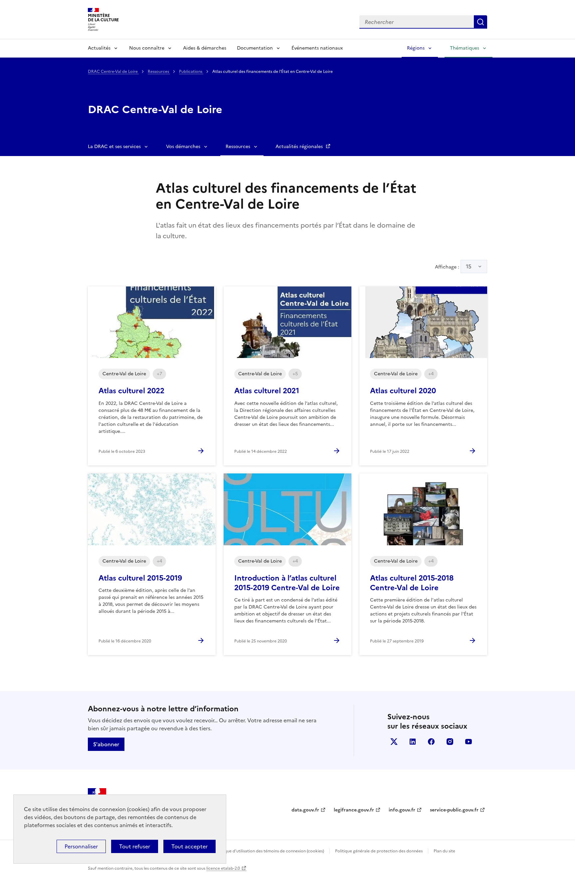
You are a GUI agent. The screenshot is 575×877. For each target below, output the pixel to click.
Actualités (99, 48)
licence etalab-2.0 (223, 868)
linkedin (412, 741)
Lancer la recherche (480, 22)
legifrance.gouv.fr (354, 809)
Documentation (255, 48)
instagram (450, 741)
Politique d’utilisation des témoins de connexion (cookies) (269, 851)
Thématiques (464, 48)
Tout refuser (134, 846)
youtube (468, 741)
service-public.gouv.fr (454, 809)
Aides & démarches (204, 48)
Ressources (159, 72)
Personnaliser (81, 846)
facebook (431, 741)
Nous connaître (146, 48)
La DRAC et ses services (114, 146)
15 (469, 266)
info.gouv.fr (402, 809)
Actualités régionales (300, 146)
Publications (191, 72)
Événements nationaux (317, 48)
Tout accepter (189, 846)
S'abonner (106, 744)
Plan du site (444, 851)
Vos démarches (183, 146)
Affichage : (453, 266)
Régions (416, 48)
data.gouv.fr (305, 809)
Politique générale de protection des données (379, 851)
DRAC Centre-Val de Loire (113, 72)
